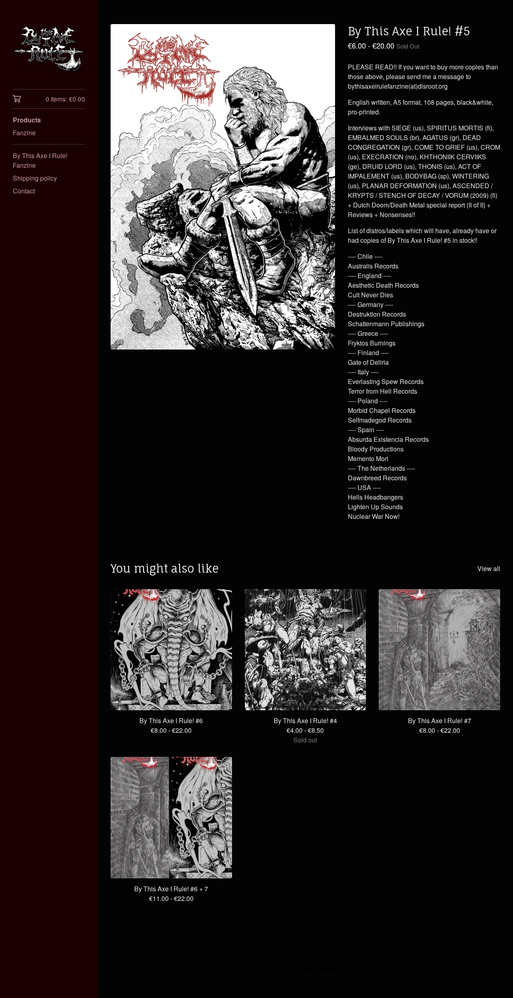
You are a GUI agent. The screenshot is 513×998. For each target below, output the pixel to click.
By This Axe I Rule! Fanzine (40, 160)
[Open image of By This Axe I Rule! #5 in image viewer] (223, 187)
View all (488, 568)
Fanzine (24, 132)
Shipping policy (35, 178)
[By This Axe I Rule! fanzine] (49, 50)
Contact (24, 190)
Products (27, 119)
